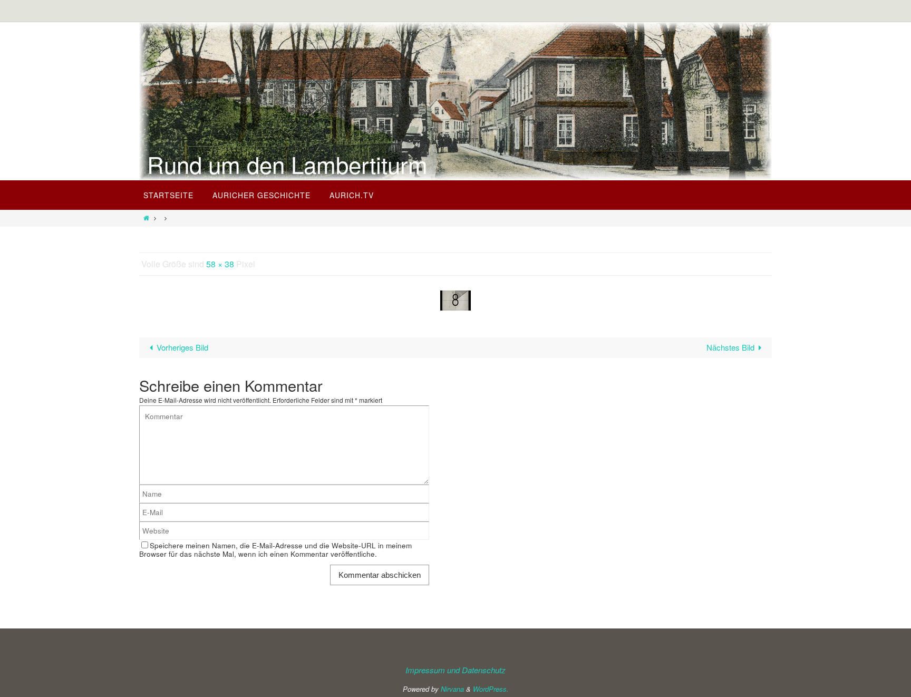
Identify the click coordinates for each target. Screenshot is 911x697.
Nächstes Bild (730, 347)
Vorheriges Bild (182, 347)
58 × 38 (220, 264)
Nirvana (452, 689)
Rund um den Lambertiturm (287, 164)
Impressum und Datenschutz (455, 669)
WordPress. (491, 689)
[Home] (146, 217)
